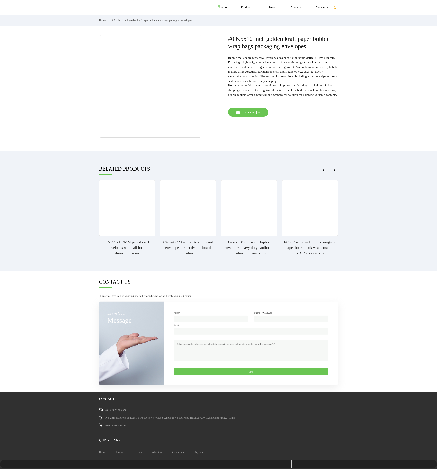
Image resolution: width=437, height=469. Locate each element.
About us (296, 7)
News (272, 7)
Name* (177, 313)
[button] (335, 7)
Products (246, 7)
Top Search (200, 452)
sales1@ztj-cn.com (115, 409)
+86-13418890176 (115, 425)
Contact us (322, 7)
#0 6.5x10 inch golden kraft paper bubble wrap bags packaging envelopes (152, 20)
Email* (177, 325)
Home (223, 7)
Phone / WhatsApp (263, 313)
